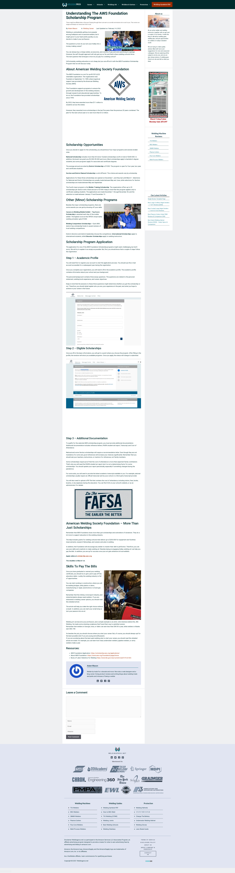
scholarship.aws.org (84, 556)
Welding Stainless (109, 829)
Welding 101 (112, 5)
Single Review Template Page (156, 199)
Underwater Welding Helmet (145, 820)
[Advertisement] (103, 129)
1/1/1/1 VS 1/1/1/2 (143, 812)
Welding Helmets (142, 808)
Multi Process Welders (156, 159)
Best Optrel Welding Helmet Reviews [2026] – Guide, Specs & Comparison (158, 222)
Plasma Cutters (154, 152)
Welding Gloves (141, 825)
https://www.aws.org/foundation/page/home (103, 655)
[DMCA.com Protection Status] (148, 861)
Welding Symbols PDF (110, 808)
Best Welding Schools (110, 825)
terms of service (148, 840)
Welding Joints (108, 820)
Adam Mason (72, 28)
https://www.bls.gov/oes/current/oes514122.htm (114, 658)
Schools (100, 5)
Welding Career (88, 28)
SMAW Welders (154, 148)
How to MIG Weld (109, 812)
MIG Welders (153, 144)
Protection (144, 5)
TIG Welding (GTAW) (110, 816)
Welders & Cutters (128, 5)
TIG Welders (153, 141)
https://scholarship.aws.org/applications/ (105, 653)
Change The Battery (143, 816)
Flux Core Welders (155, 156)
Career (89, 5)
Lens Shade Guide (142, 829)
